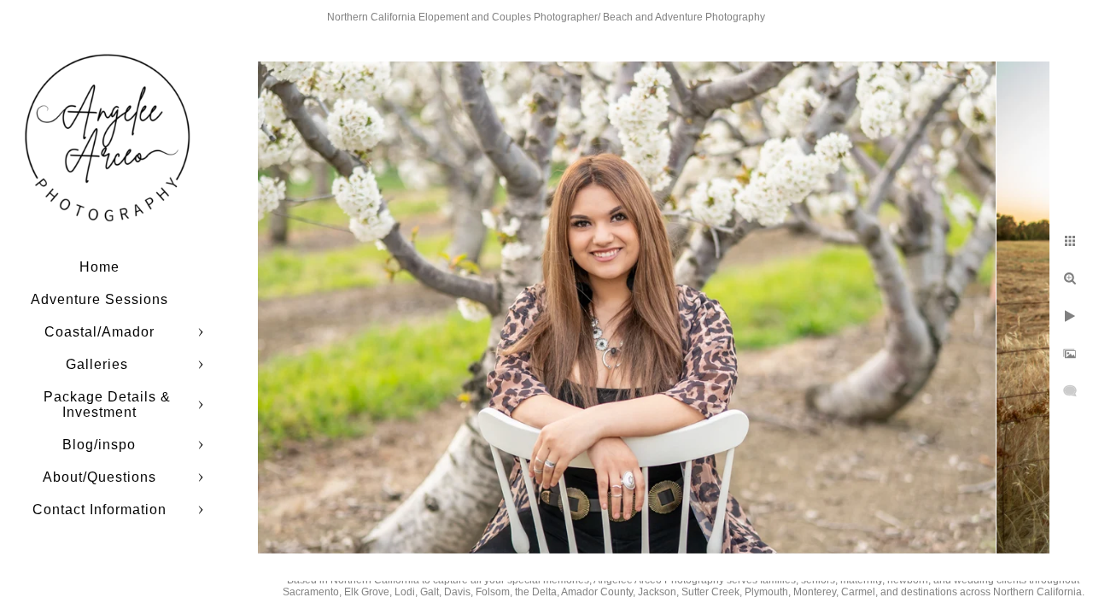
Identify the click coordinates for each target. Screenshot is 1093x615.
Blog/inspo (99, 444)
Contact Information (99, 509)
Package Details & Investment (107, 404)
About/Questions (99, 477)
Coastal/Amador (99, 332)
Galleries (99, 364)
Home (99, 267)
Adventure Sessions (99, 299)
